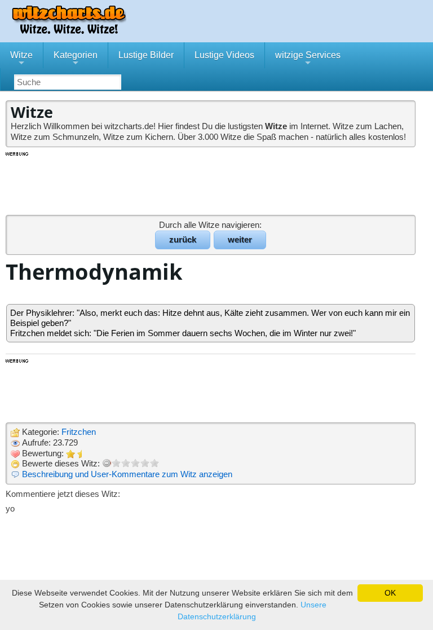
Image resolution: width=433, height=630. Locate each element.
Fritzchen (78, 432)
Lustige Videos (224, 55)
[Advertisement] (211, 182)
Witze (21, 59)
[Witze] (68, 31)
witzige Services (308, 59)
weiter (240, 239)
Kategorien (76, 59)
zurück (182, 239)
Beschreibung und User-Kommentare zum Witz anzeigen (127, 474)
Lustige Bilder (146, 55)
